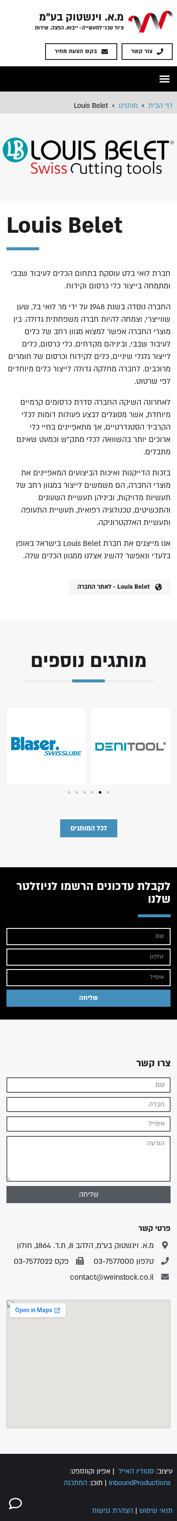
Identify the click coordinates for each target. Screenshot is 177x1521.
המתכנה (75, 1483)
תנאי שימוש (156, 1510)
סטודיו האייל (136, 1471)
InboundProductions (140, 1483)
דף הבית (160, 105)
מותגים (128, 105)
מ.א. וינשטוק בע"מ (81, 17)
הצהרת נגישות (112, 1510)
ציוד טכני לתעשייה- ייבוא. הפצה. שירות (79, 27)
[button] (164, 79)
